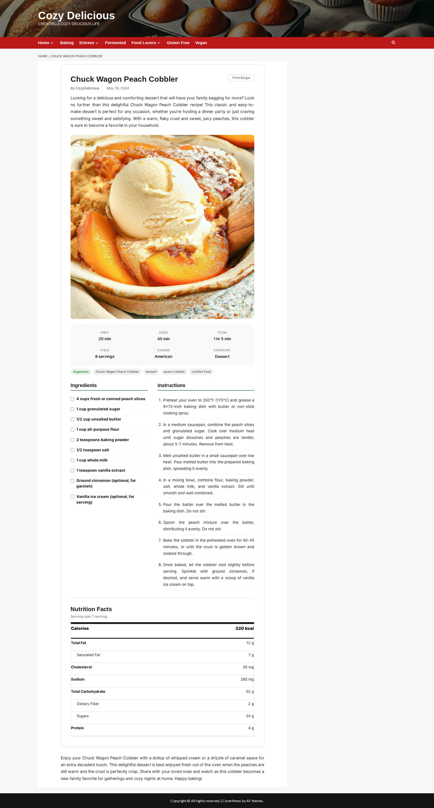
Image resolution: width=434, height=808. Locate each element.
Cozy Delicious (76, 16)
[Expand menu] (51, 43)
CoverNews (231, 800)
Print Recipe (241, 78)
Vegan (201, 43)
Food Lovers (144, 43)
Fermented (115, 43)
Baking (67, 43)
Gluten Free (178, 43)
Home (43, 43)
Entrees (86, 43)
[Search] (393, 43)
